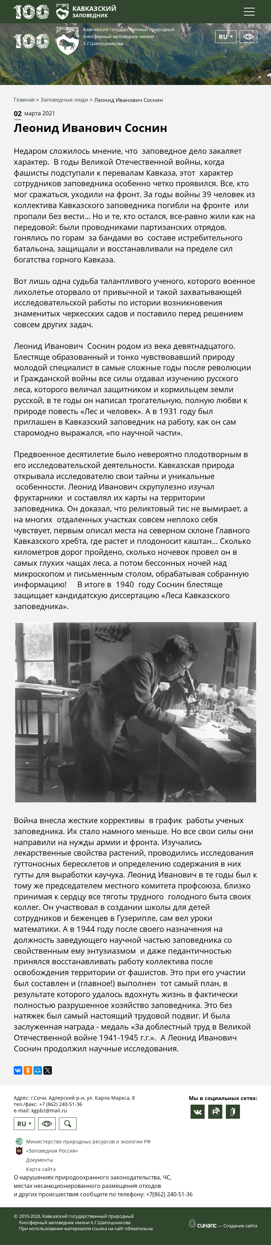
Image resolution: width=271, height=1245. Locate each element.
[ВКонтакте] (18, 1070)
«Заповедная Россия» (52, 1150)
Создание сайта (240, 1225)
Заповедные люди (64, 99)
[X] (47, 1070)
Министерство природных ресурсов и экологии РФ (88, 1141)
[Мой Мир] (38, 1070)
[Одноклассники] (28, 1070)
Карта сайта (41, 1169)
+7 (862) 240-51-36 (60, 1104)
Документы (39, 1159)
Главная (24, 99)
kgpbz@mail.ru (49, 1110)
